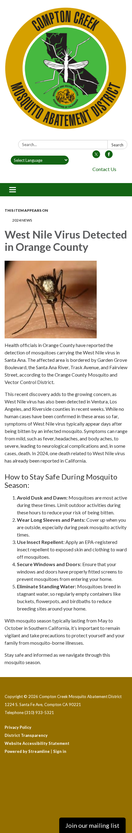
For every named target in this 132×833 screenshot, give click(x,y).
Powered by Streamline (27, 751)
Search (117, 144)
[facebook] (109, 156)
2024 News (22, 220)
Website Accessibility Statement (37, 743)
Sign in (59, 751)
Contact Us (104, 169)
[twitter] (96, 156)
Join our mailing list (92, 825)
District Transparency (26, 735)
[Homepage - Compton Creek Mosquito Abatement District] (66, 71)
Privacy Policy (18, 727)
